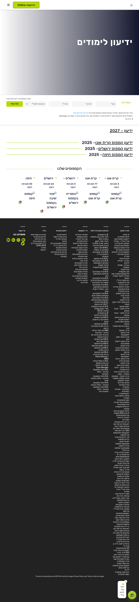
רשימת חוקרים (124, 319)
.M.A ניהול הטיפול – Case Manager (101, 366)
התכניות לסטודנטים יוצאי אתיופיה (80, 255)
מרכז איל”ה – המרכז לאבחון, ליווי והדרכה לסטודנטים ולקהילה (121, 243)
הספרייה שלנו (82, 274)
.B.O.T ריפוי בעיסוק (101, 304)
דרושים (43, 250)
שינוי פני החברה (82, 239)
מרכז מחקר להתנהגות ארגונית (122, 347)
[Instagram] (18, 240)
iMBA (106, 359)
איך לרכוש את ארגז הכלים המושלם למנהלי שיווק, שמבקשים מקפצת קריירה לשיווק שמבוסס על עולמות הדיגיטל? (122, 443)
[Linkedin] (13, 240)
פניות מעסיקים (123, 289)
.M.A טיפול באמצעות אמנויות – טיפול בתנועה (99, 384)
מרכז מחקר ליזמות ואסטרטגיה (122, 342)
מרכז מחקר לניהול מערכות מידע (122, 360)
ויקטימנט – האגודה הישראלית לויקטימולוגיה (122, 391)
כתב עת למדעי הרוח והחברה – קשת (121, 373)
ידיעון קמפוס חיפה (117, 154)
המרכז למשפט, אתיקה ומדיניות (123, 381)
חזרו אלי (14, 103)
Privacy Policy (79, 576)
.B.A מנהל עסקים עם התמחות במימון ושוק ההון (100, 274)
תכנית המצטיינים (81, 263)
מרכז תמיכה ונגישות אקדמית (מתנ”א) (121, 249)
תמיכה (43, 248)
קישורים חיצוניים (82, 278)
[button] (122, 589)
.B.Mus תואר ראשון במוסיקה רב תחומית (101, 249)
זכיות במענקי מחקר (121, 317)
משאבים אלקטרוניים (80, 276)
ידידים (127, 570)
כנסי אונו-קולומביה (122, 572)
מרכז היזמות (124, 300)
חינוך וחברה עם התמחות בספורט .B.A (99, 238)
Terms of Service (93, 576)
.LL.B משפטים (103, 235)
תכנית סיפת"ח (123, 291)
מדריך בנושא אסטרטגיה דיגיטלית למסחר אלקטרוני (121, 472)
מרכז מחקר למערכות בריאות (123, 364)
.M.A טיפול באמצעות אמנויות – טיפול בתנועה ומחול (99, 378)
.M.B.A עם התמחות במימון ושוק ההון (101, 340)
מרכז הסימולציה (123, 561)
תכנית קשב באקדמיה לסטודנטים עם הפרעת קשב (79, 250)
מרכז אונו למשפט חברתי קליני (122, 294)
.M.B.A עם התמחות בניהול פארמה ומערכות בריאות (99, 326)
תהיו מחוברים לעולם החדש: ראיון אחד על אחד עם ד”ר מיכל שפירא (121, 488)
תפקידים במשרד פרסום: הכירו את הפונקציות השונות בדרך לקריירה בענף (121, 479)
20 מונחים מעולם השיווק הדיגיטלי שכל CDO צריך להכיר (121, 550)
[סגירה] (125, 581)
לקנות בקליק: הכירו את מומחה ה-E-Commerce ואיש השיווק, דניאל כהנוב (121, 455)
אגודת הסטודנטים (81, 272)
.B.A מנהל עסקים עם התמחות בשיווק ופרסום (99, 299)
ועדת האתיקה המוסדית (124, 386)
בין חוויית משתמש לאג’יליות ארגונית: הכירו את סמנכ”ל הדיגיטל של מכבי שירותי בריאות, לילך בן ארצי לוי (121, 540)
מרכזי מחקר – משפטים (120, 376)
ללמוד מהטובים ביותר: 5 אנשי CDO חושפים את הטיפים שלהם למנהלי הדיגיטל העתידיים (121, 415)
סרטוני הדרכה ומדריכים (82, 281)
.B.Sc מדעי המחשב (101, 258)
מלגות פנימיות (61, 250)
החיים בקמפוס (82, 237)
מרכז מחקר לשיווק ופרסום (122, 351)
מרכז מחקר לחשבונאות (124, 333)
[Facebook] (23, 240)
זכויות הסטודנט (123, 237)
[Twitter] (23, 243)
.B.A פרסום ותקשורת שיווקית (100, 268)
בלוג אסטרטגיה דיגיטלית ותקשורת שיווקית (122, 406)
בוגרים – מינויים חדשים (123, 262)
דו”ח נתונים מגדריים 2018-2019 (38, 244)
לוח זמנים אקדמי (60, 254)
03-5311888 (19, 235)
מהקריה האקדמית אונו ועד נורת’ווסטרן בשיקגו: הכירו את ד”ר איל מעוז (121, 507)
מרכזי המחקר (124, 330)
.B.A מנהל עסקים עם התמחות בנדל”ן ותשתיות (100, 254)
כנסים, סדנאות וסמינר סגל (121, 327)
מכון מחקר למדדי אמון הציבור (121, 303)
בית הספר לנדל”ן (123, 280)
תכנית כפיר (83, 267)
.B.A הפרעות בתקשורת (99, 306)
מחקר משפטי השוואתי (121, 378)
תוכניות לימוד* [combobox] (38, 104)
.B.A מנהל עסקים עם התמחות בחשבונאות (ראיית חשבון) (100, 263)
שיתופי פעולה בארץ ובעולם (122, 323)
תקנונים (64, 256)
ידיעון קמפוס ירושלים (115, 148)
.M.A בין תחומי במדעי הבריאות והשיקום (100, 362)
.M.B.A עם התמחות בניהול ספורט (101, 349)
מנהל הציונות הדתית (80, 258)
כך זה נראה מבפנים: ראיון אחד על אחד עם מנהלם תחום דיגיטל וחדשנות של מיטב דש (121, 425)
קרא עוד (128, 119)
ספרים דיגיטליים (81, 235)
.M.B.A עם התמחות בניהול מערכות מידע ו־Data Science (100, 354)
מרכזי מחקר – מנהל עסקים (121, 310)
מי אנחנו (126, 235)
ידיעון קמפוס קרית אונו (114, 142)
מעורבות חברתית (81, 269)
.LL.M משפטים (103, 313)
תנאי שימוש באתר (39, 241)
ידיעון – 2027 (121, 130)
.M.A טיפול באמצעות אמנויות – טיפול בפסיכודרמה (100, 389)
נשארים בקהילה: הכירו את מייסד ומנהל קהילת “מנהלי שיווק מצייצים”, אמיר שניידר (121, 464)
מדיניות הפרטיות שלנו (80, 113)
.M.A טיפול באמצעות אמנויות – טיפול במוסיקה (100, 371)
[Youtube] (8, 240)
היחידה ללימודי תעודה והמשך (121, 277)
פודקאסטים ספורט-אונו (120, 274)
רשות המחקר (124, 306)
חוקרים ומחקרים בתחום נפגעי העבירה (121, 401)
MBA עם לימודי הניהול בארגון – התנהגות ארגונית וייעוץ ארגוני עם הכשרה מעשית (99, 333)
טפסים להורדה (61, 239)
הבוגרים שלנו (124, 258)
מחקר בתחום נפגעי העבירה (122, 397)
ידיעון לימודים (62, 235)
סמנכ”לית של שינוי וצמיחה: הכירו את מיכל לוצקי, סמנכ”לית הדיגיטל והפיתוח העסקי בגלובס (121, 498)
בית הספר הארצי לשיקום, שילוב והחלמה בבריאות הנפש (121, 565)
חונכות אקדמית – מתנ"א (122, 255)
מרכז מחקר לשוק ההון (122, 338)
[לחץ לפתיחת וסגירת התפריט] (8, 5)
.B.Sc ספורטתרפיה (101, 302)
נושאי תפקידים (123, 574)
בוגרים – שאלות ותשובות (123, 266)
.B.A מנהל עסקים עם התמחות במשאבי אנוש (100, 294)
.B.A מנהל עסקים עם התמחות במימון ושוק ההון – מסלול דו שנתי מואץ (100, 288)
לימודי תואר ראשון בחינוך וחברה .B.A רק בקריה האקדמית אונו (100, 243)
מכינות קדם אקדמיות (59, 252)
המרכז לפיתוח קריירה (121, 287)
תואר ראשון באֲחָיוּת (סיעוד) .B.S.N (101, 310)
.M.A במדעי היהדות (101, 315)
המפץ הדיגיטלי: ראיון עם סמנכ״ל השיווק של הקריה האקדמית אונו (121, 557)
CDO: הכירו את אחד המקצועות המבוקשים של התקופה (121, 432)
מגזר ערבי (84, 261)
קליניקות (126, 298)
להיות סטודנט (82, 241)
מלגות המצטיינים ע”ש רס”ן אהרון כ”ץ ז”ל (58, 244)
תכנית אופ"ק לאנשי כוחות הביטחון (80, 244)
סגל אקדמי (125, 269)
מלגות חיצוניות (61, 248)
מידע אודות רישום (60, 237)
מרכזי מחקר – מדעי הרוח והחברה (121, 368)
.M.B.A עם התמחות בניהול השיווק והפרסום (100, 344)
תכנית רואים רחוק (81, 265)
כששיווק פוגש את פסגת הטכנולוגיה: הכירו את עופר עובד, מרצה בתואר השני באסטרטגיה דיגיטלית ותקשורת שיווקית (121, 518)
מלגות (64, 241)
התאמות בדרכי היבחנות (120, 252)
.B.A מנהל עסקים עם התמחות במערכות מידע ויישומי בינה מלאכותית (99, 280)
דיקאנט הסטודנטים (121, 239)
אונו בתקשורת (124, 272)
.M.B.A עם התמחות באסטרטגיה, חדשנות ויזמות (100, 319)
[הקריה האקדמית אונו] (131, 5)
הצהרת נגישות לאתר (38, 235)
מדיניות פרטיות (40, 239)
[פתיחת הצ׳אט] (132, 595)
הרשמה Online (26, 5)
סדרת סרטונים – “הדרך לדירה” (123, 283)
